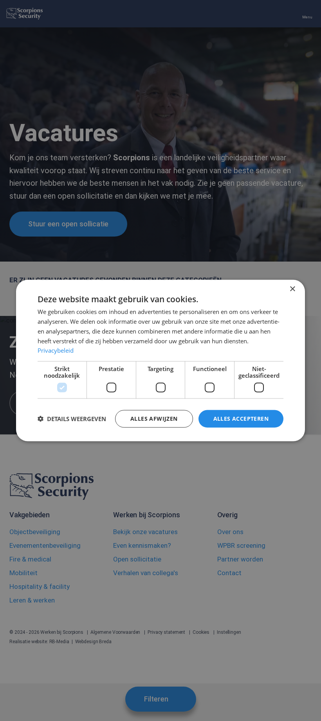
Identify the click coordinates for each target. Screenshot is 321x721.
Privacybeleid (56, 350)
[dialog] (160, 360)
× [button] (292, 289)
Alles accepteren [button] (241, 418)
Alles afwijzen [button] (154, 418)
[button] (72, 418)
